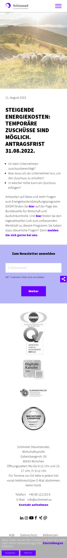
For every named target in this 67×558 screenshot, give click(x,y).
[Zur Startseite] (16, 6)
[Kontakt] (45, 518)
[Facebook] (36, 518)
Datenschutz (28, 535)
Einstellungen (53, 543)
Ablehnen (28, 552)
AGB (11, 535)
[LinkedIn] (22, 518)
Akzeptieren (10, 552)
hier (32, 206)
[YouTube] (31, 518)
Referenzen (50, 535)
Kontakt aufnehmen (33, 505)
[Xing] (41, 518)
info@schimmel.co (40, 499)
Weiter (34, 291)
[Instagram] (26, 518)
